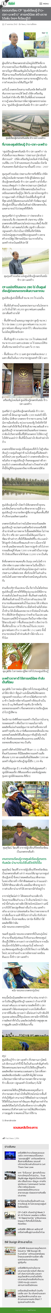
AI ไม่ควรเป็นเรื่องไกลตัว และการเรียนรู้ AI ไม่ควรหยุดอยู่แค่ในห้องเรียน (32, 1203)
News (23, 24)
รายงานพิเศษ (31, 24)
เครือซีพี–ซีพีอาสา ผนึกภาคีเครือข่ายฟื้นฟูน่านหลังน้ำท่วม (31, 1231)
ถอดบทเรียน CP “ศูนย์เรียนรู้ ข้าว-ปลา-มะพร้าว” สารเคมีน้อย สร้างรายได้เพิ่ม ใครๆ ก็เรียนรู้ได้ (24, 14)
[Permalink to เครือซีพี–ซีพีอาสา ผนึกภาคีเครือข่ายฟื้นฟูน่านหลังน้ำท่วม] (10, 1231)
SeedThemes (31, 1310)
